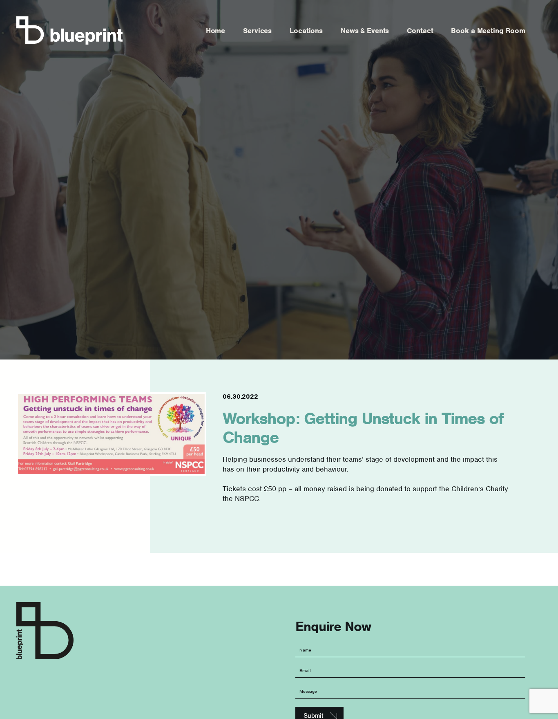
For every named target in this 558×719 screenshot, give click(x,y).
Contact (420, 30)
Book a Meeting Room (488, 30)
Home (215, 30)
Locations (306, 30)
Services (257, 30)
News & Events (365, 30)
